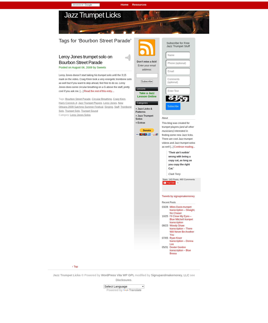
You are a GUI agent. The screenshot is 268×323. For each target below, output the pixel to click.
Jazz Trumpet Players (90, 103)
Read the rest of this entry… (99, 91)
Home (124, 4)
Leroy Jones (110, 103)
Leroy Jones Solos (80, 115)
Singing (109, 107)
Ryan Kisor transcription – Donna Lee (181, 241)
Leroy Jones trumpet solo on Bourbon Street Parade (85, 59)
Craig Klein (119, 99)
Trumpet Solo (72, 111)
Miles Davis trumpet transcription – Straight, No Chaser (182, 210)
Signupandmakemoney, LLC (170, 275)
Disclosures (123, 280)
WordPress (108, 275)
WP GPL (128, 275)
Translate (135, 290)
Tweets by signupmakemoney (178, 196)
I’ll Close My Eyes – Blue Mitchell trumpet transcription (181, 219)
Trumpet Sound (89, 111)
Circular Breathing (102, 99)
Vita (119, 275)
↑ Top (75, 266)
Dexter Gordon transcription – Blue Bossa (180, 250)
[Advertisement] (147, 189)
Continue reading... (184, 146)
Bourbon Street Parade (78, 99)
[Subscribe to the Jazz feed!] (146, 47)
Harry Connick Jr (68, 103)
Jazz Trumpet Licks (92, 15)
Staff (116, 107)
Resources (139, 4)
